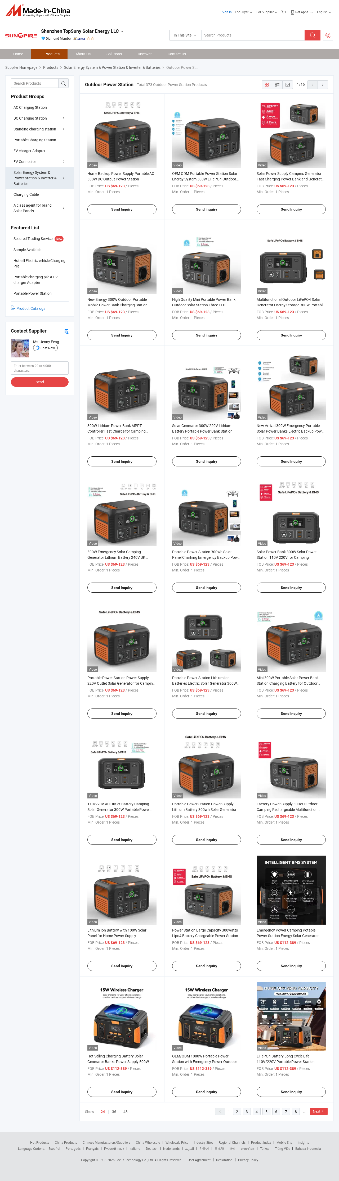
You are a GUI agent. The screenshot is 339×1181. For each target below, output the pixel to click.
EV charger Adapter (30, 150)
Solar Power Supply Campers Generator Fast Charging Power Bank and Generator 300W (291, 179)
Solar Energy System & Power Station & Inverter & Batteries (35, 178)
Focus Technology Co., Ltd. (134, 1160)
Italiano (135, 1148)
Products (52, 53)
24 (103, 1112)
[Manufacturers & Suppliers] (39, 10)
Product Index (261, 1142)
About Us (83, 53)
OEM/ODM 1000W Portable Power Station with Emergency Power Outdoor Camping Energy (204, 1061)
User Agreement (199, 1160)
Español (54, 1148)
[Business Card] (66, 331)
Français (92, 1148)
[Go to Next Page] (323, 85)
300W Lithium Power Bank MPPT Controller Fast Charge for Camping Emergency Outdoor (116, 431)
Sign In (227, 12)
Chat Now (48, 348)
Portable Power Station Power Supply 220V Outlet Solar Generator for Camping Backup (121, 683)
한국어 (204, 1148)
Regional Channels (232, 1142)
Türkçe (264, 1148)
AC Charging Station (30, 107)
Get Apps (302, 12)
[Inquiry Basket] (284, 12)
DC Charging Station (30, 118)
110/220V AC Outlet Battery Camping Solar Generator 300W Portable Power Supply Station (118, 809)
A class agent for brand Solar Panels (33, 208)
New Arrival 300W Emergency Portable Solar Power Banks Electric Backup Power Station (291, 431)
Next (316, 1111)
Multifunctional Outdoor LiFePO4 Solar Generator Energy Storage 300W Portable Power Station (290, 305)
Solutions (114, 53)
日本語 (219, 1148)
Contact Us (177, 53)
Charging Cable (26, 194)
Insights (303, 1142)
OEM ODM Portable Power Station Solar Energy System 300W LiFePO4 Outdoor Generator (204, 179)
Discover (145, 53)
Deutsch (152, 1148)
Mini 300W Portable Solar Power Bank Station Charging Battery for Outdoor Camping (288, 683)
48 (125, 1111)
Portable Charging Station (35, 139)
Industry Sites (203, 1142)
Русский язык (114, 1148)
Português (73, 1148)
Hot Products (39, 1142)
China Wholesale (148, 1142)
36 (114, 1111)
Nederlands (171, 1148)
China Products (66, 1142)
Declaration (224, 1160)
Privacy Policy (248, 1160)
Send (40, 381)
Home (18, 53)
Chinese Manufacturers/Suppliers (106, 1142)
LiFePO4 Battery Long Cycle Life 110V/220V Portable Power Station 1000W (286, 1061)
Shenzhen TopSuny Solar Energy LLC (80, 31)
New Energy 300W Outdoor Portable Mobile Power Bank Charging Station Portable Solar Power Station (117, 305)
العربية (189, 1148)
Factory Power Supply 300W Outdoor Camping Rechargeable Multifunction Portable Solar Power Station (287, 809)
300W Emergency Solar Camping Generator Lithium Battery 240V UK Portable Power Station (116, 557)
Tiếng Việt (282, 1148)
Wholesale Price (177, 1142)
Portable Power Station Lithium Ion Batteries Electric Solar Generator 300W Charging (204, 683)
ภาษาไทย (248, 1148)
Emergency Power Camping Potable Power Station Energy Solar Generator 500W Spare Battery (288, 936)
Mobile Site (284, 1142)
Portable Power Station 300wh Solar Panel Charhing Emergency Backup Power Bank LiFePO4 (206, 557)
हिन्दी (232, 1148)
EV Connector (25, 161)
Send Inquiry (121, 209)
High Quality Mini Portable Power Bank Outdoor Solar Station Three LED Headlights (203, 305)
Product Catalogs (30, 308)
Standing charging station (35, 128)
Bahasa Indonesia (308, 1148)
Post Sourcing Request (328, 35)
